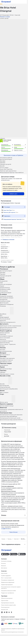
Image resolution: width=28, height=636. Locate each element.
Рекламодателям (5, 607)
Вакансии (3, 565)
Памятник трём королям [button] (9, 212)
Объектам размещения (6, 598)
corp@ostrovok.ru (6, 528)
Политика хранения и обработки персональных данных (12, 629)
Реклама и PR (4, 609)
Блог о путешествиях (6, 578)
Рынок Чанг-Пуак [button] (7, 210)
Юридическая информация (7, 582)
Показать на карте (5, 16)
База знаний (4, 573)
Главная (3, 539)
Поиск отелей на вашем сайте (8, 605)
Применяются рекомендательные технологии (12, 632)
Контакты (3, 563)
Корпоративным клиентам (7, 602)
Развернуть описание (8, 239)
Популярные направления (7, 580)
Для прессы (4, 568)
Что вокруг (7, 207)
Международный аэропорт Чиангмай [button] (12, 219)
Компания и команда (6, 561)
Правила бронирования (7, 584)
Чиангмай (16, 539)
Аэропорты (7, 216)
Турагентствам (4, 600)
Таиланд (9, 539)
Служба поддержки (6, 575)
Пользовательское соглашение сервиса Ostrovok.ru (11, 587)
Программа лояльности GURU (8, 590)
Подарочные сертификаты (7, 593)
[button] (13, 27)
